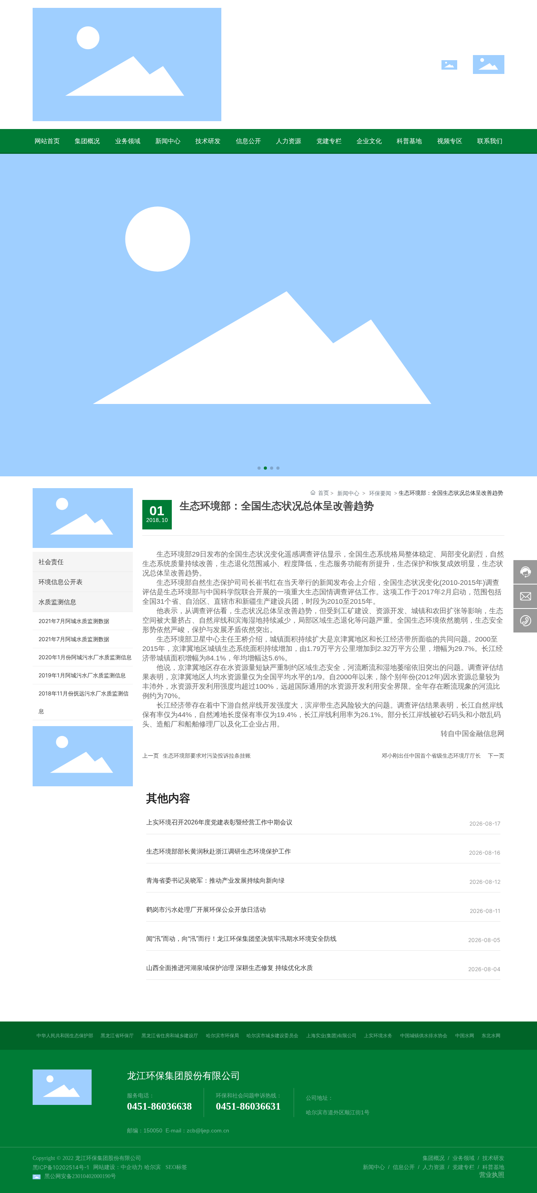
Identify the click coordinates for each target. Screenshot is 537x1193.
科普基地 (493, 1167)
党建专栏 (463, 1167)
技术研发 (493, 1158)
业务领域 (463, 1158)
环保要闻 (380, 493)
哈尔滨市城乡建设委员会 (272, 1035)
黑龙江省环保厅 (117, 1035)
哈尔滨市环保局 (222, 1035)
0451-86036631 (248, 1106)
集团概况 (434, 1158)
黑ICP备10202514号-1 (61, 1167)
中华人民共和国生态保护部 (65, 1035)
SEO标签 (176, 1167)
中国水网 (464, 1035)
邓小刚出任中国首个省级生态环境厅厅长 (431, 755)
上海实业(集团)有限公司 (331, 1035)
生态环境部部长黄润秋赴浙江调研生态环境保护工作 (218, 851)
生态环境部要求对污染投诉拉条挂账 (207, 755)
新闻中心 (348, 493)
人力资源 (434, 1167)
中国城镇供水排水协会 (423, 1035)
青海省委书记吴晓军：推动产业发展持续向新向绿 (215, 880)
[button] (259, 468)
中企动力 (132, 1167)
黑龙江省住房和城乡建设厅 (170, 1035)
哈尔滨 (152, 1167)
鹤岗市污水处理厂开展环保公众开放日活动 (206, 909)
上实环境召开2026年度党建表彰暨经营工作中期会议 (219, 822)
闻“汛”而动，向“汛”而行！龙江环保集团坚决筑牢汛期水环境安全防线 (241, 938)
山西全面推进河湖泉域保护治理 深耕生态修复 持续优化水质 (229, 967)
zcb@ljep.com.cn (208, 1130)
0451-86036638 (159, 1106)
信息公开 (404, 1167)
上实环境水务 (378, 1035)
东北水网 (491, 1035)
